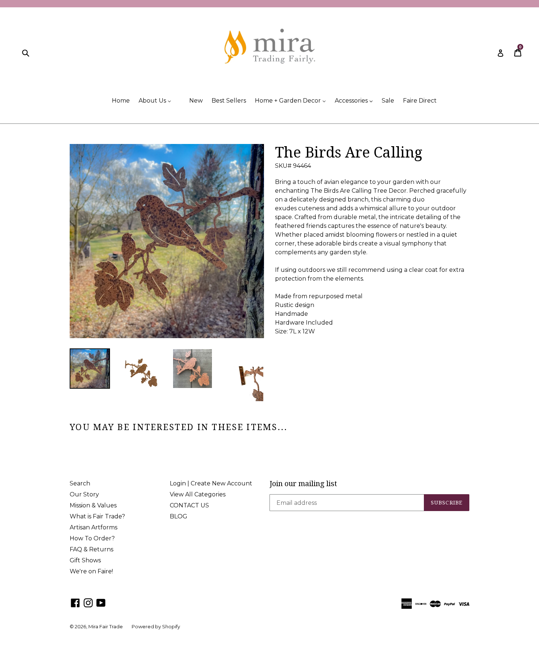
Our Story (84, 494)
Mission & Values (93, 505)
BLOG (178, 516)
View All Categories (197, 494)
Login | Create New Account (211, 483)
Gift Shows (85, 560)
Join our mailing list (303, 483)
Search (80, 483)
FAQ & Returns (91, 549)
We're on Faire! (91, 571)
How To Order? (92, 538)
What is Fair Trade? (97, 516)
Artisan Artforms (93, 527)
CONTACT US (189, 505)
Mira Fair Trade (105, 626)
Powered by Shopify (156, 626)
